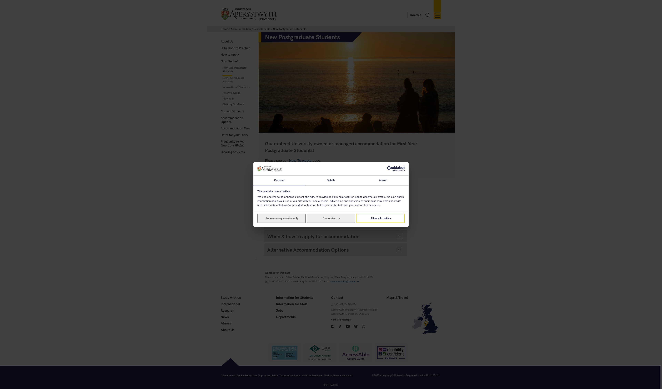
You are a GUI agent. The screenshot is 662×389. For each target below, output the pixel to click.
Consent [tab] (279, 180)
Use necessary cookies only (281, 218)
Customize (329, 218)
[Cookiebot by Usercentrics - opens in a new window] (390, 168)
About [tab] (383, 180)
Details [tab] (331, 180)
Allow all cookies (380, 218)
